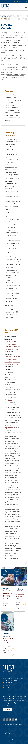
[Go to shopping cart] (18, 1)
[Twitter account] (7, 719)
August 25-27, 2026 (7, 594)
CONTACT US (23, 1)
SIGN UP (7, 709)
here (10, 400)
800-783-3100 (9, 683)
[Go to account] (15, 1)
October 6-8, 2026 (20, 595)
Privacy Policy (6, 733)
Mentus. (15, 739)
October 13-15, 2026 (8, 640)
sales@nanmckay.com (15, 75)
